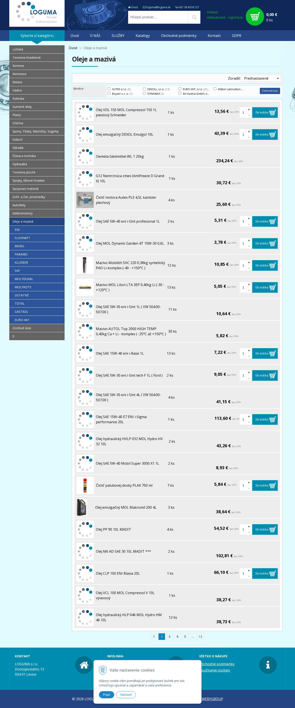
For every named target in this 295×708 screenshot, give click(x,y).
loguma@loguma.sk (158, 7)
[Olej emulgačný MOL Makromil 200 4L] (81, 513)
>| (200, 636)
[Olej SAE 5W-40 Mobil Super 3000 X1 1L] (85, 469)
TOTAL (20, 303)
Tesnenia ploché (24, 172)
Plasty (17, 115)
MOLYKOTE (23, 287)
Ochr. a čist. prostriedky (29, 197)
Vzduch (17, 139)
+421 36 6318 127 (188, 7)
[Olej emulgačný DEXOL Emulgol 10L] (85, 140)
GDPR (236, 35)
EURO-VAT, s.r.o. (195, 89)
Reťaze (17, 82)
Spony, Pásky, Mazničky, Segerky (36, 131)
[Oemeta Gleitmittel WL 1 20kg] (85, 162)
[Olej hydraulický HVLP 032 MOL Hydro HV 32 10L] (85, 447)
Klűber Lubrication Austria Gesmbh (241, 89)
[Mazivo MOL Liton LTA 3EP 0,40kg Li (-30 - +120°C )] (85, 293)
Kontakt (214, 35)
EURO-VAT (22, 320)
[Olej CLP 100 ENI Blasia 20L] (85, 579)
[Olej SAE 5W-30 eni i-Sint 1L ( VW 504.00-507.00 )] (85, 315)
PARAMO (21, 254)
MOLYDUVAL (24, 279)
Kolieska (18, 98)
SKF (17, 271)
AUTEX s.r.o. (121, 89)
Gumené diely (22, 107)
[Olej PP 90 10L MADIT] (85, 535)
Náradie (18, 148)
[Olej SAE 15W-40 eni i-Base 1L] (85, 359)
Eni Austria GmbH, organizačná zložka (208, 94)
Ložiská (18, 49)
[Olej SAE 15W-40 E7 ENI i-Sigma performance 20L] (85, 425)
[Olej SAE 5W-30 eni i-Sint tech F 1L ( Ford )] (85, 381)
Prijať (106, 694)
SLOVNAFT (22, 238)
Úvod (134, 7)
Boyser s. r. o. (122, 94)
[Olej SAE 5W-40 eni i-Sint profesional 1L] (85, 227)
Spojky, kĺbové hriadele (29, 180)
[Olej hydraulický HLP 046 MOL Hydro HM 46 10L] (85, 623)
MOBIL (20, 246)
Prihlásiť (212, 12)
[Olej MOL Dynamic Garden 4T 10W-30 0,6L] (85, 249)
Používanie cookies (214, 670)
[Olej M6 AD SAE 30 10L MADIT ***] (85, 557)
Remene (18, 66)
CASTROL (21, 312)
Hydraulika (20, 164)
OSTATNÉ (22, 295)
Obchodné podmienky (179, 35)
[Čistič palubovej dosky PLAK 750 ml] (85, 491)
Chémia (18, 123)
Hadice (17, 90)
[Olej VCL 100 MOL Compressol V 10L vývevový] (85, 601)
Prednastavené (256, 78)
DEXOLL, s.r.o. (159, 89)
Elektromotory (23, 213)
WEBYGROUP (212, 699)
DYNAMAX (156, 94)
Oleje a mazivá (23, 221)
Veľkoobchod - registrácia (225, 17)
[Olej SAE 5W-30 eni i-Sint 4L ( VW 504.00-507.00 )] (85, 403)
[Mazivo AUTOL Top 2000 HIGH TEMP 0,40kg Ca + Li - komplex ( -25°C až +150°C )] (85, 337)
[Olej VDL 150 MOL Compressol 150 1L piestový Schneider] (85, 118)
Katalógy (143, 35)
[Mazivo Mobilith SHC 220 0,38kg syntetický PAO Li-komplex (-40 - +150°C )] (85, 271)
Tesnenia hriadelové (27, 57)
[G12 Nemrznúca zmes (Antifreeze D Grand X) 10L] (85, 184)
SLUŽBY (118, 35)
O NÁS (95, 35)
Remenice (19, 74)
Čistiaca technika (24, 156)
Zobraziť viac (270, 91)
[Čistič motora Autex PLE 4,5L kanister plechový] (85, 205)
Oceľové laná (22, 328)
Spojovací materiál (25, 189)
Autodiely (19, 205)
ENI (17, 230)
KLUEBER (21, 262)
